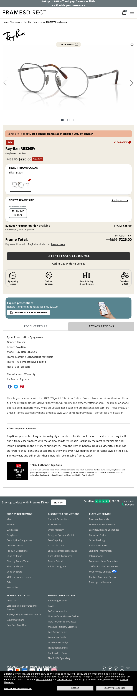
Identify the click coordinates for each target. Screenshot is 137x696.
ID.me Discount (56, 545)
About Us (12, 600)
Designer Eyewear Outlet (61, 534)
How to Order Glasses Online (63, 616)
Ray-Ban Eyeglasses (34, 22)
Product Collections (17, 550)
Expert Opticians (15, 619)
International (96, 556)
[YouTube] (128, 668)
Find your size (119, 200)
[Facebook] (104, 668)
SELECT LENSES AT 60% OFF (68, 256)
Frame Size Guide (57, 637)
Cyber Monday (56, 529)
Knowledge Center (57, 600)
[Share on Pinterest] (22, 387)
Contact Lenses (15, 545)
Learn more (58, 244)
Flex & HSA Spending (59, 658)
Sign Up (58, 502)
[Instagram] (122, 668)
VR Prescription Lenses (19, 576)
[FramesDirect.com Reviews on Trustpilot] (107, 502)
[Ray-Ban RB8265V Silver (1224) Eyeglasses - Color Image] (20, 185)
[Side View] (75, 120)
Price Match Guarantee (60, 556)
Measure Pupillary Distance (62, 626)
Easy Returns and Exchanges (104, 529)
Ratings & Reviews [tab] (101, 326)
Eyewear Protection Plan (21, 225)
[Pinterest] (116, 668)
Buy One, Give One (17, 625)
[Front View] (68, 120)
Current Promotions (58, 519)
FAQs (51, 605)
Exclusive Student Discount (62, 550)
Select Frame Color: (23, 167)
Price (123, 235)
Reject (75, 688)
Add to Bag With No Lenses (68, 263)
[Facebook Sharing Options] (10, 387)
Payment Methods (99, 519)
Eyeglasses (16, 22)
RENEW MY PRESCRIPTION (31, 312)
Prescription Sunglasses (19, 540)
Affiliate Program (57, 566)
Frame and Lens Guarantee (103, 561)
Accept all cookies (115, 688)
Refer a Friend (55, 561)
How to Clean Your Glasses (62, 621)
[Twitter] (110, 668)
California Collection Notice (103, 566)
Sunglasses (12, 534)
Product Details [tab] (35, 326)
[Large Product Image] (68, 79)
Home (6, 22)
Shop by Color (14, 556)
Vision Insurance (97, 545)
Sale (9, 582)
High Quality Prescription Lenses (24, 614)
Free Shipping (55, 540)
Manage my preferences (18, 689)
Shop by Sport (14, 571)
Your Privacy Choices (100, 571)
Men (9, 519)
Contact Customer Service (102, 576)
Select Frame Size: (21, 200)
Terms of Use (64, 679)
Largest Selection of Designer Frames (22, 607)
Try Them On (66, 44)
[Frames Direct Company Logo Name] (24, 12)
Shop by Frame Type (18, 561)
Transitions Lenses (58, 647)
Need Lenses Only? (58, 642)
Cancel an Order (97, 534)
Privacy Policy (44, 679)
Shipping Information (100, 550)
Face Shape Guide (57, 632)
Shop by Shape (15, 566)
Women (11, 524)
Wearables (12, 587)
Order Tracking (97, 540)
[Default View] (62, 120)
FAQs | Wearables (57, 610)
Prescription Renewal (100, 582)
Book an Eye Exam (57, 652)
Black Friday (54, 524)
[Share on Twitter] (16, 387)
